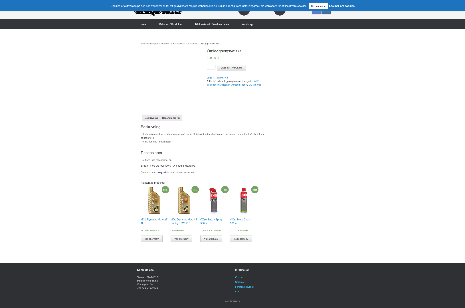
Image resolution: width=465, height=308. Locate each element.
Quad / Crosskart (176, 43)
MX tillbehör (223, 84)
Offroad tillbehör (239, 84)
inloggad (161, 172)
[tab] (151, 118)
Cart (237, 291)
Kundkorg (247, 24)
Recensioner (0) (171, 117)
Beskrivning (151, 117)
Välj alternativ (152, 238)
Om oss (239, 277)
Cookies (239, 282)
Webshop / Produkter (170, 24)
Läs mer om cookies (342, 6)
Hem (143, 24)
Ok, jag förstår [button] (318, 6)
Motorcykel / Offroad (157, 43)
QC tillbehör (192, 43)
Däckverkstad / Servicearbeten (212, 24)
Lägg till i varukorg (231, 67)
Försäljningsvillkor (244, 286)
